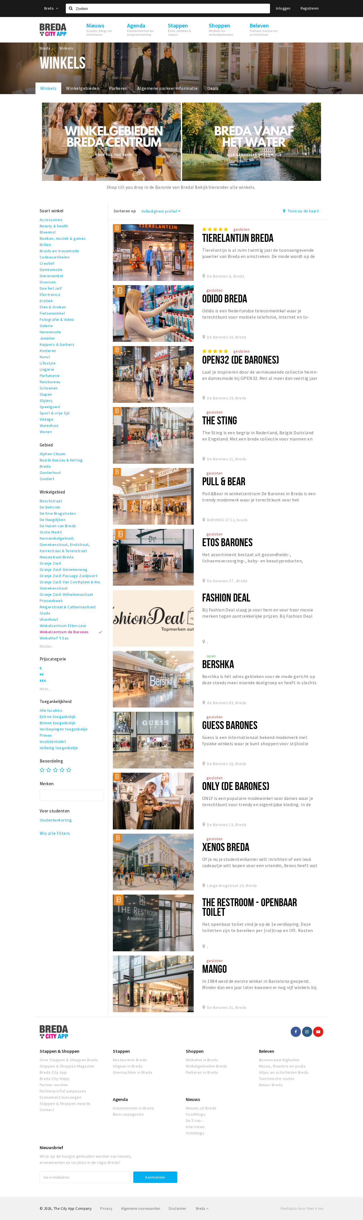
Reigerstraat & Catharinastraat (68, 606)
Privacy (106, 1208)
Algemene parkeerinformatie (167, 88)
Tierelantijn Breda (237, 238)
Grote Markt (51, 532)
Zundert (47, 478)
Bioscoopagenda (128, 1114)
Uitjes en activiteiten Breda (284, 1072)
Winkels (48, 88)
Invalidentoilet (53, 741)
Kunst (45, 356)
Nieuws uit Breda (201, 1108)
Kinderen (48, 350)
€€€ (43, 680)
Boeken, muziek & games (63, 238)
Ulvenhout (49, 619)
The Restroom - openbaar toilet (249, 907)
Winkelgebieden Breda (206, 1066)
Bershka (218, 664)
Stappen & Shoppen (59, 1051)
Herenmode (50, 331)
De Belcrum (50, 507)
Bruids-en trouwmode (59, 250)
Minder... (47, 646)
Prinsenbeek (51, 600)
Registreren (310, 8)
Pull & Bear (223, 481)
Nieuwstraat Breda (56, 557)
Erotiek (46, 300)
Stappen (121, 1051)
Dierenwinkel (51, 275)
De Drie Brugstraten (58, 513)
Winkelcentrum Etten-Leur (63, 625)
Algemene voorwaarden (141, 1208)
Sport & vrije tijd (55, 413)
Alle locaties (51, 710)
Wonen (46, 431)
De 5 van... (195, 1120)
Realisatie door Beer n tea (302, 1208)
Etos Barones (227, 542)
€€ (42, 674)
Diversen (48, 282)
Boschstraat (51, 500)
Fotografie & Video (57, 319)
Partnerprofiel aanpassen (63, 1091)
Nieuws (193, 1099)
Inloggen (283, 8)
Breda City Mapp (54, 1078)
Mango (214, 969)
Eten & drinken (53, 307)
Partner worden (54, 1084)
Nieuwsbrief (51, 1147)
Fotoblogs (195, 1133)
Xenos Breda (225, 847)
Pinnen (46, 735)
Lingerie (47, 369)
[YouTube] (318, 1032)
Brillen (45, 244)
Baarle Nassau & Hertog (61, 460)
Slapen (46, 394)
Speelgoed (50, 406)
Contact (47, 1109)
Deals (213, 88)
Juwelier (47, 338)
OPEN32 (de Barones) (240, 359)
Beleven (266, 1051)
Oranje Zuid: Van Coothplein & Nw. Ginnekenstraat (70, 585)
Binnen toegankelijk (57, 722)
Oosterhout (50, 472)
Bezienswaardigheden (279, 1059)
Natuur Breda (271, 1084)
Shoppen (195, 1051)
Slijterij (46, 400)
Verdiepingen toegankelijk (64, 729)
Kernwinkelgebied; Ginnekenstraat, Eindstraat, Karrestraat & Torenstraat (65, 544)
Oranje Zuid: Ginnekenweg (64, 569)
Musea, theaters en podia (282, 1066)
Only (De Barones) (235, 786)
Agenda (120, 1099)
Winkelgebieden (82, 88)
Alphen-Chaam (53, 453)
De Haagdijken (53, 519)
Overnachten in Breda (133, 1072)
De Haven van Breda (58, 525)
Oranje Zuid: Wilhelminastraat (66, 594)
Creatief (47, 263)
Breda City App (53, 1072)
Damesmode (51, 269)
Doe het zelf (51, 288)
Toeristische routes (277, 1078)
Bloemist (48, 232)
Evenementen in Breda (133, 1108)
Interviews (195, 1126)
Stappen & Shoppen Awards (65, 1103)
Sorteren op (125, 210)
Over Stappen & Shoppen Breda (69, 1059)
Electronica (50, 294)
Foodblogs (195, 1114)
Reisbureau (50, 381)
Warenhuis (49, 425)
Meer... (45, 689)
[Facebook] (296, 1032)
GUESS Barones (230, 725)
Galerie (46, 325)
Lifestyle (48, 363)
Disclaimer (177, 1208)
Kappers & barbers (57, 344)
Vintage (46, 419)
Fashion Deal (226, 597)
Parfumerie (50, 375)
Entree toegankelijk (57, 716)
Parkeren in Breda (202, 1072)
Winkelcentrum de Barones (64, 631)
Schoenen (49, 388)
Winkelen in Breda (202, 1059)
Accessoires (51, 219)
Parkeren (118, 88)
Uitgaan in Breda (128, 1066)
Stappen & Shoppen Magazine (67, 1066)
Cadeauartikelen (54, 257)
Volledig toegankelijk (59, 747)
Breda (49, 8)
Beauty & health (54, 225)
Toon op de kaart (302, 210)
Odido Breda (224, 298)
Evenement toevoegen (60, 1097)
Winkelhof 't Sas (54, 638)
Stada (45, 613)
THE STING (219, 420)
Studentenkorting (56, 820)
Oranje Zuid (50, 563)
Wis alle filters (55, 833)
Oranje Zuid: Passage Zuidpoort (68, 575)
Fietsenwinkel (52, 313)
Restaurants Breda (130, 1059)
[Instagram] (307, 1032)
